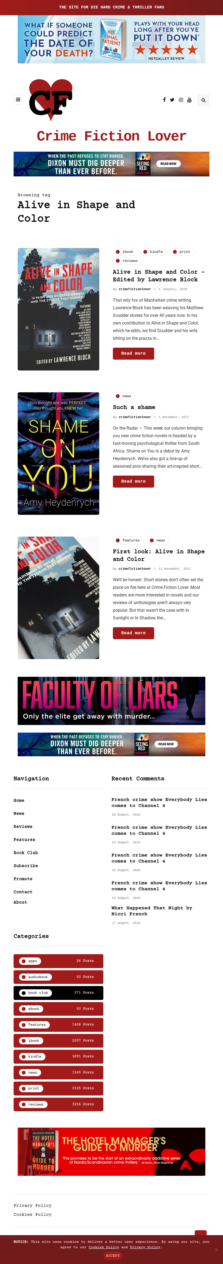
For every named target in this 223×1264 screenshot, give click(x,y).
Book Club (26, 852)
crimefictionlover (135, 289)
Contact (23, 892)
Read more (133, 353)
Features (24, 839)
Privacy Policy (33, 1205)
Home (19, 800)
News (19, 813)
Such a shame (134, 407)
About (20, 902)
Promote (23, 879)
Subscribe (26, 866)
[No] (216, 1249)
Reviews (23, 826)
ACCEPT (113, 1256)
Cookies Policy (33, 1214)
